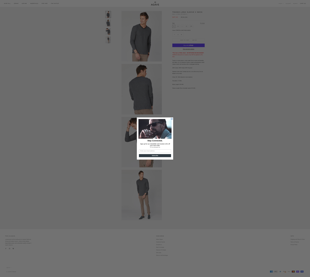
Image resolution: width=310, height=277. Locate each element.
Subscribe (155, 155)
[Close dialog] (172, 119)
